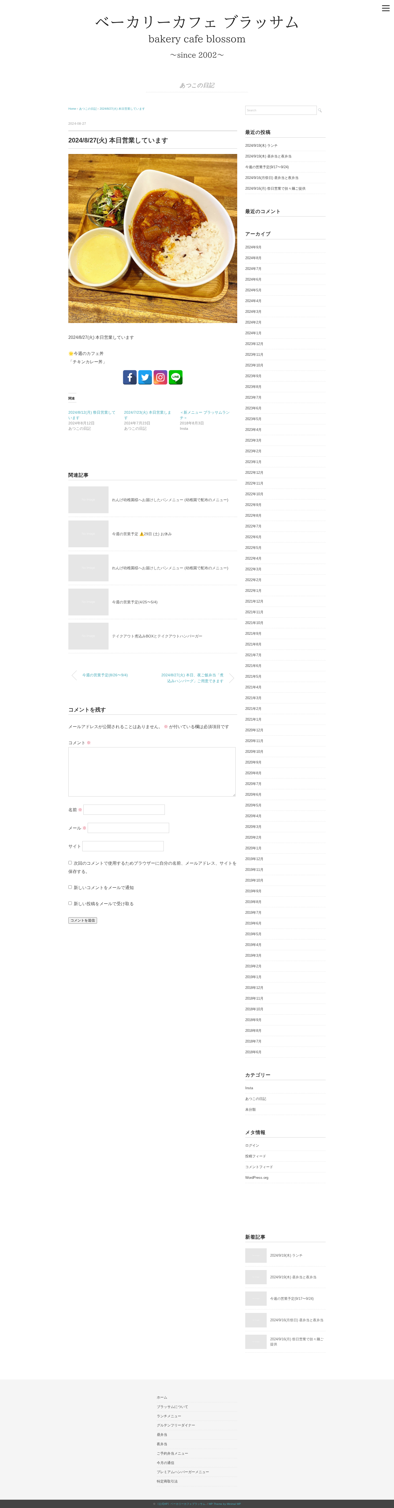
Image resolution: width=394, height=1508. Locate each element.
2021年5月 (253, 676)
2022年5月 (253, 548)
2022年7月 (253, 526)
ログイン (252, 1145)
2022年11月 (254, 483)
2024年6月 (253, 279)
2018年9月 (253, 1020)
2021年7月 (253, 655)
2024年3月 (253, 312)
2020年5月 (253, 805)
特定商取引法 (167, 1481)
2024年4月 (253, 301)
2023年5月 (253, 419)
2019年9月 (253, 891)
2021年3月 (253, 698)
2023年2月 (253, 451)
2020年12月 (254, 730)
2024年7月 (253, 269)
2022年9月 (253, 505)
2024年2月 (253, 322)
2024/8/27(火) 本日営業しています (122, 108)
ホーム (162, 1397)
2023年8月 (253, 387)
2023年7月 (253, 397)
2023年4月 (253, 430)
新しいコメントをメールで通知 (104, 887)
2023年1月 (253, 462)
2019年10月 (254, 880)
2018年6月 (253, 1052)
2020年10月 (254, 752)
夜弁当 (162, 1444)
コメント (79, 742)
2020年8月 (253, 773)
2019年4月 (253, 945)
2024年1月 (253, 333)
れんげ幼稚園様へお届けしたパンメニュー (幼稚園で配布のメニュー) (170, 500)
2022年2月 (253, 580)
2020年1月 (253, 848)
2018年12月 (254, 988)
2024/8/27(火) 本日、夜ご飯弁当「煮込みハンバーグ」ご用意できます (192, 678)
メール (77, 828)
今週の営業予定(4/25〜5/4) (135, 602)
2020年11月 (254, 741)
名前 (75, 810)
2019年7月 (253, 913)
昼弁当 (162, 1435)
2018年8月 (253, 1031)
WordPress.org (256, 1178)
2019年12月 (254, 859)
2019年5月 (253, 934)
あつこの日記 (197, 85)
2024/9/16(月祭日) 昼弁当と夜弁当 (272, 178)
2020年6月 (253, 794)
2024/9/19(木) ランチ (261, 146)
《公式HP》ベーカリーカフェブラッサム (180, 1503)
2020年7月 (253, 784)
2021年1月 (253, 719)
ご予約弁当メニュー (172, 1453)
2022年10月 (254, 494)
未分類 (250, 1109)
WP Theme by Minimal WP (225, 1503)
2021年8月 (253, 644)
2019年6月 (253, 923)
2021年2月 (253, 709)
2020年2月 (253, 837)
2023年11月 (254, 355)
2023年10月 (254, 365)
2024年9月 (253, 247)
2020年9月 (253, 762)
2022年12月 (254, 473)
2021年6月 (253, 666)
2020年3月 (253, 827)
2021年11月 (254, 612)
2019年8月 (253, 902)
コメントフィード (259, 1167)
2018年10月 (254, 1009)
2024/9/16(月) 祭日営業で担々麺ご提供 (275, 188)
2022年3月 (253, 569)
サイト (74, 846)
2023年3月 (253, 440)
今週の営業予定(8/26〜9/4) (105, 675)
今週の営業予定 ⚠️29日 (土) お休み (142, 534)
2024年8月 (253, 258)
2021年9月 (253, 634)
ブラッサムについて (172, 1407)
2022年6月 (253, 537)
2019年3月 (253, 955)
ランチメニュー (169, 1416)
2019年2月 (253, 966)
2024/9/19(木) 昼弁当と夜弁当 (268, 156)
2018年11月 (254, 998)
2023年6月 (253, 408)
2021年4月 (253, 687)
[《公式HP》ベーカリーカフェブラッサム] (197, 17)
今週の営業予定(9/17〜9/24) (267, 167)
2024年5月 (253, 290)
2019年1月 (253, 977)
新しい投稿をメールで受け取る (104, 903)
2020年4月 (253, 816)
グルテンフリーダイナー (176, 1425)
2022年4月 (253, 558)
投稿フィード (255, 1156)
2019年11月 (254, 870)
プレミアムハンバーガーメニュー (183, 1472)
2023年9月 (253, 376)
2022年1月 (253, 591)
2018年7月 (253, 1041)
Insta (249, 1088)
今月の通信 (165, 1463)
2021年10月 (254, 623)
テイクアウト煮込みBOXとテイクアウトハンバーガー (157, 636)
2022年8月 (253, 515)
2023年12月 (254, 344)
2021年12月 (254, 601)
